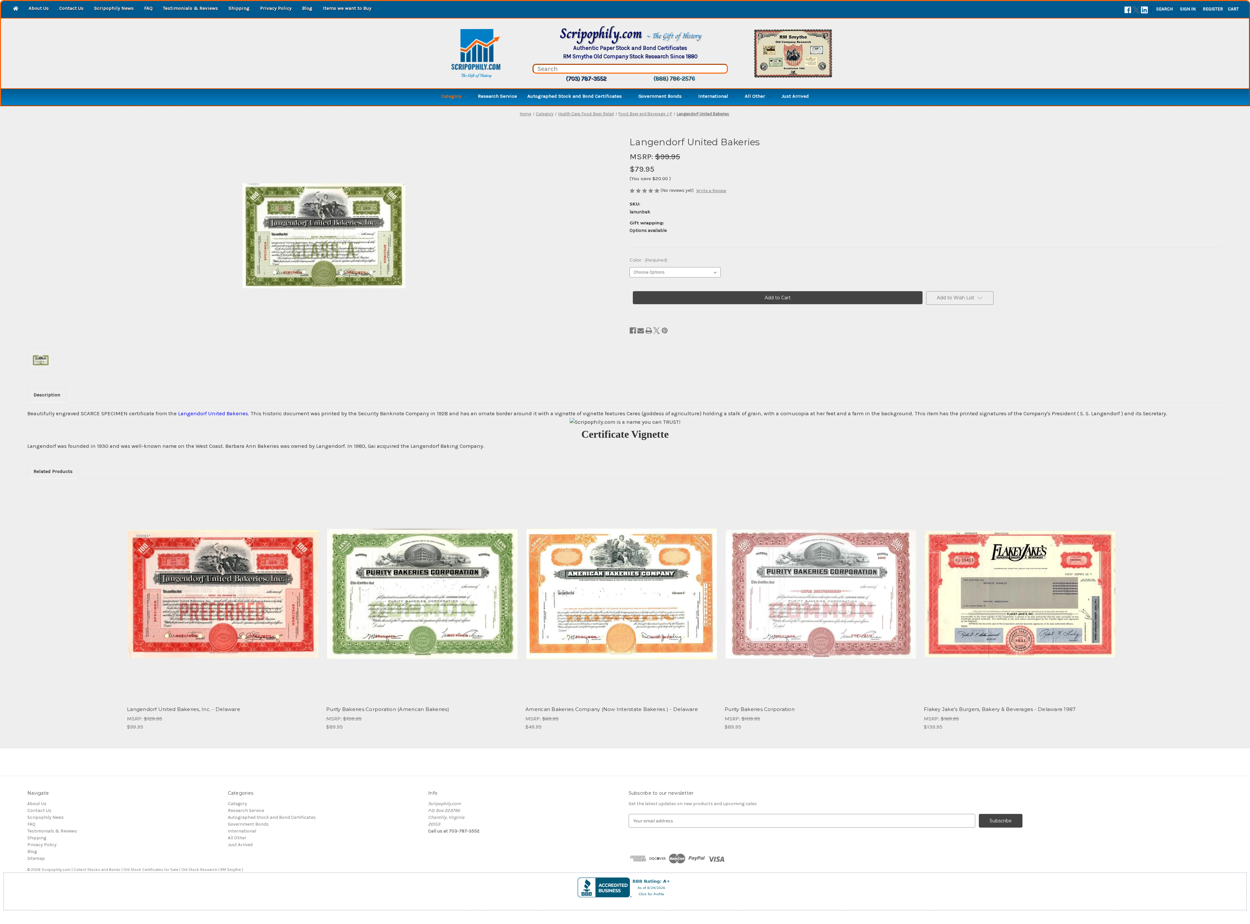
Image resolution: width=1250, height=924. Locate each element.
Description (47, 395)
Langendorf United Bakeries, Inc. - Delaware (183, 709)
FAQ (148, 8)
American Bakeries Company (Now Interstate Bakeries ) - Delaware (611, 709)
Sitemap (36, 858)
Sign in (1188, 9)
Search (1164, 9)
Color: (648, 260)
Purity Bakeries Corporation (760, 709)
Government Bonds (660, 96)
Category (451, 96)
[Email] (640, 330)
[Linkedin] (1144, 10)
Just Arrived (795, 96)
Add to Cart (223, 599)
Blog (307, 8)
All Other (755, 96)
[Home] (15, 9)
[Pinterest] (664, 330)
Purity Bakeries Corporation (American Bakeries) (387, 709)
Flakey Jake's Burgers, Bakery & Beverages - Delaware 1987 (1000, 709)
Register (1213, 9)
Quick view (222, 588)
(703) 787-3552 (586, 78)
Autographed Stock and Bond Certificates (574, 96)
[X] (1136, 10)
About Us (39, 8)
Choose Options (821, 599)
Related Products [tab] (53, 471)
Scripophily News (114, 8)
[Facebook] (1127, 10)
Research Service (497, 96)
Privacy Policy (276, 8)
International (713, 96)
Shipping (239, 8)
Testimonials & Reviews (190, 8)
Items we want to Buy (347, 8)
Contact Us (71, 8)
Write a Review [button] (711, 190)
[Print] (649, 330)
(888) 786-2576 (674, 78)
